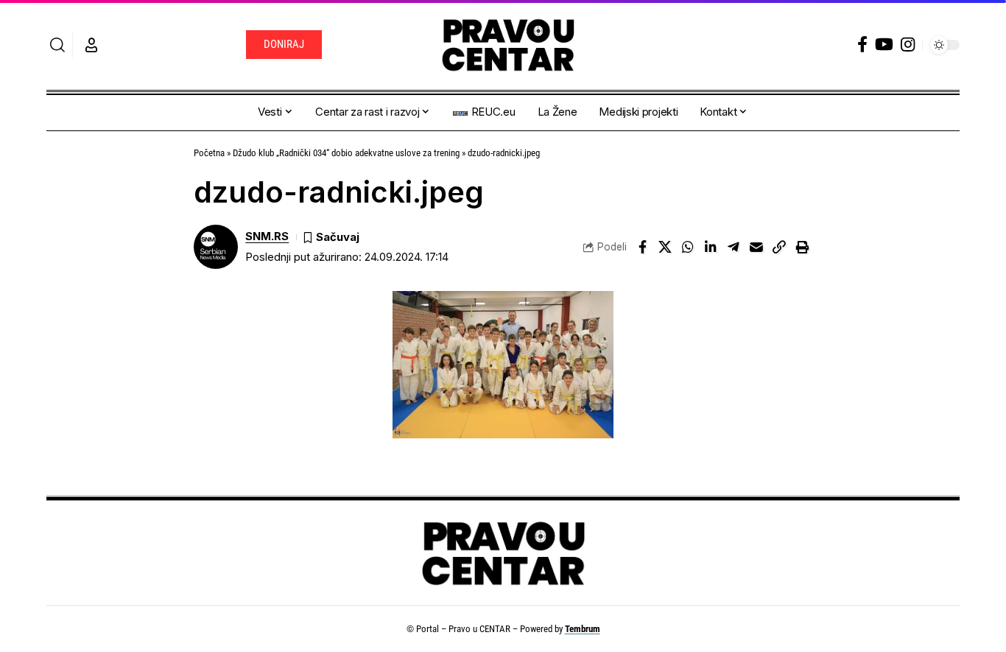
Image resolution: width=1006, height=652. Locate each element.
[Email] (756, 247)
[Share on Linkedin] (710, 247)
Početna (209, 152)
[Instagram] (907, 44)
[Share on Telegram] (733, 247)
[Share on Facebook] (642, 247)
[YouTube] (884, 44)
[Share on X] (665, 247)
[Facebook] (862, 44)
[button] (57, 44)
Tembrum (582, 628)
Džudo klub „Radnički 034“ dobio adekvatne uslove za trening (346, 152)
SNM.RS (267, 236)
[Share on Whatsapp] (688, 247)
